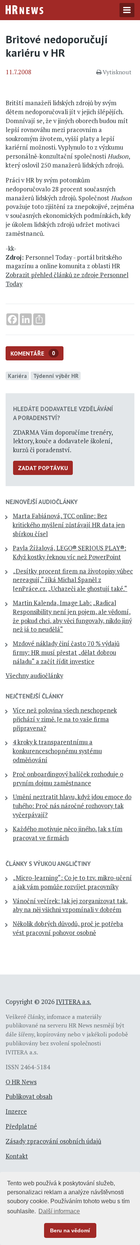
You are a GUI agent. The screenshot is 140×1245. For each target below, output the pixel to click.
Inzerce (16, 1111)
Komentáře (32, 353)
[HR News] (24, 9)
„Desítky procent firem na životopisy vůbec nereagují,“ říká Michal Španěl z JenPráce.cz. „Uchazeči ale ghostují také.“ (73, 580)
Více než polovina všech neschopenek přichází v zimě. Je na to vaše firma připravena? (65, 719)
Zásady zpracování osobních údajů (53, 1141)
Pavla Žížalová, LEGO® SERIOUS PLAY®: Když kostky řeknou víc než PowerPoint (69, 552)
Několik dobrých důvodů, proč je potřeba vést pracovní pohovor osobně (68, 928)
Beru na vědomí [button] (70, 1230)
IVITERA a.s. (73, 1002)
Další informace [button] (59, 1211)
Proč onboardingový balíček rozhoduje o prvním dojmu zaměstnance (68, 778)
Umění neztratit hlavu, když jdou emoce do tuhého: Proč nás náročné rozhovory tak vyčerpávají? (72, 806)
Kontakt (17, 1156)
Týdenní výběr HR (55, 375)
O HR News (21, 1082)
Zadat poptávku (43, 468)
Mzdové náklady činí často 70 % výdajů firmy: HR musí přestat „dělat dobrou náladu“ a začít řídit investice (66, 652)
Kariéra (17, 375)
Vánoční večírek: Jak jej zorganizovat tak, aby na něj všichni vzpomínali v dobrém (70, 905)
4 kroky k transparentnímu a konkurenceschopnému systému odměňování (57, 751)
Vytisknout (117, 72)
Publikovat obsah (29, 1096)
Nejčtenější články (34, 696)
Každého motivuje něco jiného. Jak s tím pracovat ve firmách (67, 833)
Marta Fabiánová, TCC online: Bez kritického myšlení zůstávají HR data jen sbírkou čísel (69, 525)
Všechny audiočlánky (34, 676)
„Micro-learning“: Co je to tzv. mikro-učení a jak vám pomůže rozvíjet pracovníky (72, 882)
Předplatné (21, 1126)
